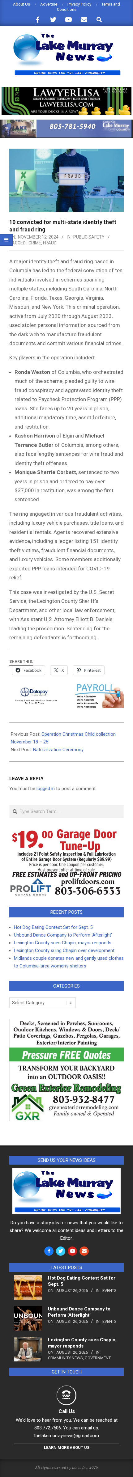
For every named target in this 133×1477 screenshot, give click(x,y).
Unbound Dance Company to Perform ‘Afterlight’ (63, 935)
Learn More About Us (66, 1447)
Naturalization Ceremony (58, 749)
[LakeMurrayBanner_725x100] (66, 122)
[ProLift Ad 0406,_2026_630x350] (66, 833)
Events (109, 1290)
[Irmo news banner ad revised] (66, 89)
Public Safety (89, 237)
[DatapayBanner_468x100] (66, 688)
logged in (45, 788)
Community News (65, 1358)
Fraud (50, 242)
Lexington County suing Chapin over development (64, 950)
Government (98, 1358)
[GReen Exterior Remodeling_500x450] (66, 1023)
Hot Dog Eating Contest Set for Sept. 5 (53, 927)
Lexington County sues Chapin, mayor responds (62, 943)
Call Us (66, 1411)
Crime (34, 242)
